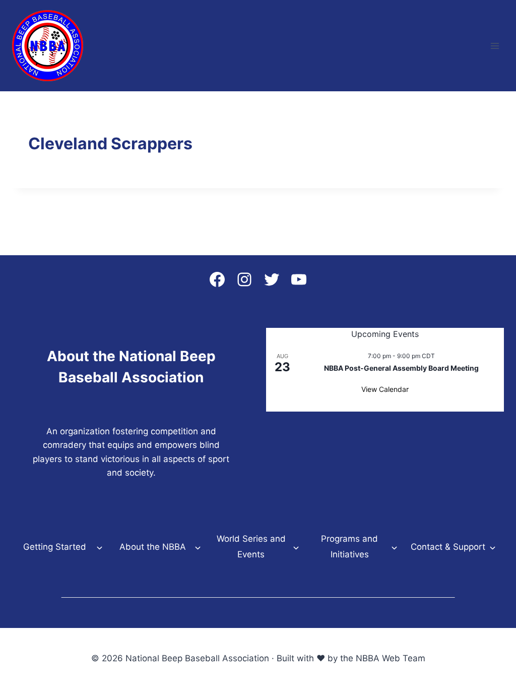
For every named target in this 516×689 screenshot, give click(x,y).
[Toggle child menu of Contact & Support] (492, 547)
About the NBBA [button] (152, 547)
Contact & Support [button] (448, 547)
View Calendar (385, 389)
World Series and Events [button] (251, 546)
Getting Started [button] (54, 547)
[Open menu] (494, 45)
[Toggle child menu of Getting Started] (99, 547)
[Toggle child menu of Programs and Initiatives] (394, 546)
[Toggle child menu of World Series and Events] (296, 546)
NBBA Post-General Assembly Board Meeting (401, 368)
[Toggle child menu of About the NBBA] (198, 547)
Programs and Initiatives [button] (349, 546)
